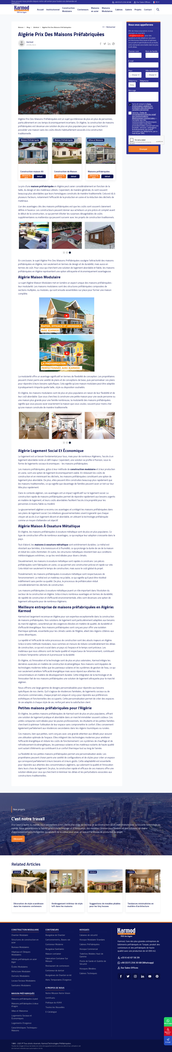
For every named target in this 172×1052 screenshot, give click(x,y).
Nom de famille (151, 51)
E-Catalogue (51, 1011)
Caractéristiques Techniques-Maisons (24, 1029)
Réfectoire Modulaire (20, 971)
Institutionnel (53, 9)
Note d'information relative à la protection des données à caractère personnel (142, 106)
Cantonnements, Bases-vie (57, 939)
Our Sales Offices (143, 2)
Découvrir (18, 838)
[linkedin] (142, 976)
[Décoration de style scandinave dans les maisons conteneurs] (143, 881)
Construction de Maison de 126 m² (65, 173)
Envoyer (143, 149)
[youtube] (150, 976)
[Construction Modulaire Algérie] (66, 371)
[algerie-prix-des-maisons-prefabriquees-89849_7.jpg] (67, 235)
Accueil (40, 9)
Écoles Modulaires (19, 966)
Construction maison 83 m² (31, 173)
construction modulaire (83, 469)
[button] (64, 253)
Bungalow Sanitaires (54, 949)
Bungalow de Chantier (55, 935)
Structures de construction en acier (25, 941)
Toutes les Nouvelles (54, 1007)
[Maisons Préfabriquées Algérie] (67, 333)
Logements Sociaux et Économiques (21, 1017)
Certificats (50, 997)
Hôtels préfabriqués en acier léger (24, 961)
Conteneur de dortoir (54, 970)
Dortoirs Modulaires (20, 976)
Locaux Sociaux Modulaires (23, 980)
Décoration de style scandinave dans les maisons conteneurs (142, 905)
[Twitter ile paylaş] (105, 43)
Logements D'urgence (21, 1023)
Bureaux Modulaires (20, 947)
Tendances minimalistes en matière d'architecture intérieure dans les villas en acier (103, 907)
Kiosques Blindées (88, 968)
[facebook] (121, 976)
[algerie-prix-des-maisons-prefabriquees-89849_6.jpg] (34, 235)
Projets (138, 9)
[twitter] (128, 976)
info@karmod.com (136, 35)
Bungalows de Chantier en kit (58, 975)
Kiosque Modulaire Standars (92, 939)
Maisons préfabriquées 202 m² (99, 173)
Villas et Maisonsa (19, 1010)
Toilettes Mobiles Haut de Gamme (91, 955)
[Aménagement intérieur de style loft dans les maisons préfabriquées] (29, 881)
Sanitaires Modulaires (21, 985)
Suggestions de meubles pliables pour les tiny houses (67, 905)
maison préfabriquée (42, 186)
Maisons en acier (95, 9)
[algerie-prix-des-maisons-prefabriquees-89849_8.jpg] (100, 235)
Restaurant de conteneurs (57, 965)
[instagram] (135, 976)
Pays (130, 70)
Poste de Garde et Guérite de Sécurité (93, 962)
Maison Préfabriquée (30, 140)
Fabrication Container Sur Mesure (56, 960)
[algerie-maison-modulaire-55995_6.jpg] (34, 425)
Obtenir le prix (26, 176)
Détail (39, 176)
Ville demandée (152, 70)
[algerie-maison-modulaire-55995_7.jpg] (67, 425)
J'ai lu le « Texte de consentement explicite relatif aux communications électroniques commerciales (144, 115)
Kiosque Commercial (89, 949)
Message (132, 90)
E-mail (130, 60)
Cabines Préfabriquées (90, 944)
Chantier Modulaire (19, 935)
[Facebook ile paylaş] (100, 43)
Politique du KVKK (53, 1002)
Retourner (110, 26)
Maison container (53, 953)
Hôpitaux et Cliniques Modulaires (20, 953)
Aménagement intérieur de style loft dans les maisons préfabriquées (29, 906)
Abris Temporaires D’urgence (58, 979)
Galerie (128, 9)
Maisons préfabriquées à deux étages (24, 1005)
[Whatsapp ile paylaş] (113, 43)
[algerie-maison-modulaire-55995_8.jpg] (100, 425)
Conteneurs (82, 9)
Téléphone (132, 80)
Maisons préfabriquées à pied (24, 998)
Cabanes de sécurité (89, 935)
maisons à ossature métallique (51, 544)
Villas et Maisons (95, 140)
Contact (148, 9)
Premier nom (133, 51)
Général (17, 872)
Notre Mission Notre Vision (57, 993)
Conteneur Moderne (54, 944)
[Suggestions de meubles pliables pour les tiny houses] (67, 881)
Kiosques (84, 929)
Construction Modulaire (68, 9)
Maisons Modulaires (107, 9)
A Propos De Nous (54, 987)
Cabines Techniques (88, 973)
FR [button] (156, 2)
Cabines (119, 9)
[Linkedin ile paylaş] (109, 43)
